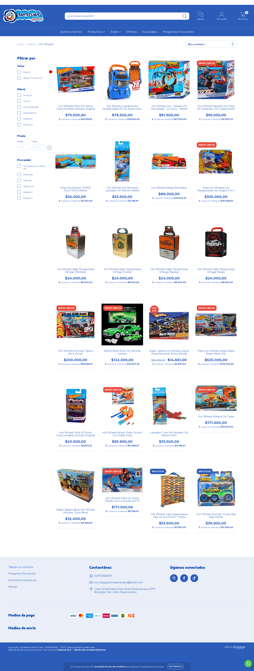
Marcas (12, 586)
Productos (95, 31)
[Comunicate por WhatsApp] (248, 664)
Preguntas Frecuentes (178, 31)
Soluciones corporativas (22, 580)
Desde (20, 141)
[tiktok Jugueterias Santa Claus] (15, 2)
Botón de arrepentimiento (90, 652)
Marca (31, 44)
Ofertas (131, 31)
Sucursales (150, 31)
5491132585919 (103, 575)
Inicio (20, 44)
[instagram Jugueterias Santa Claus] (5, 2)
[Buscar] (185, 16)
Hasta (35, 141)
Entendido (175, 666)
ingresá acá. (64, 652)
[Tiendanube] (235, 651)
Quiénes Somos (71, 31)
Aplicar (49, 147)
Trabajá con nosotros (20, 567)
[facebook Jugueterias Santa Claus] (10, 2)
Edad (115, 31)
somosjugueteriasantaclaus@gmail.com (118, 582)
